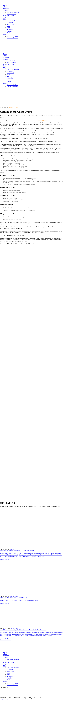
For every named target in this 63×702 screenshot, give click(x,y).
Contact (5, 34)
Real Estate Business (13, 21)
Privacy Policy (5, 701)
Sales (8, 26)
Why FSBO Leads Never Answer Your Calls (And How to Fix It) (17, 550)
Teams (8, 27)
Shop (4, 17)
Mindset (9, 33)
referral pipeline (42, 120)
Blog (4, 19)
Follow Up (10, 29)
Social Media (10, 24)
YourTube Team (14, 596)
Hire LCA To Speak (12, 36)
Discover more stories (5, 640)
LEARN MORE (4, 559)
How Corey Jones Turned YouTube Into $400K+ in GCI (14, 597)
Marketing (10, 22)
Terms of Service (18, 701)
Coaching (9, 31)
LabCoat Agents (14, 628)
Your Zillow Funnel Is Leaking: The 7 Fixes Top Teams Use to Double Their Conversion (23, 630)
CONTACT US (4, 699)
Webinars (6, 9)
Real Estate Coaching (13, 12)
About (5, 7)
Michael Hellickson (14, 107)
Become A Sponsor (12, 38)
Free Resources (11, 14)
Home (5, 5)
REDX (12, 549)
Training (5, 10)
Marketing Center (8, 15)
